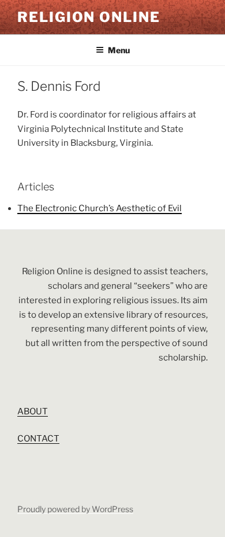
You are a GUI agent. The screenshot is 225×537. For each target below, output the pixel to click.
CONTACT (38, 438)
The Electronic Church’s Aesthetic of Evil (99, 208)
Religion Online (88, 17)
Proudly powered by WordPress (75, 509)
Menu (119, 50)
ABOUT (32, 411)
